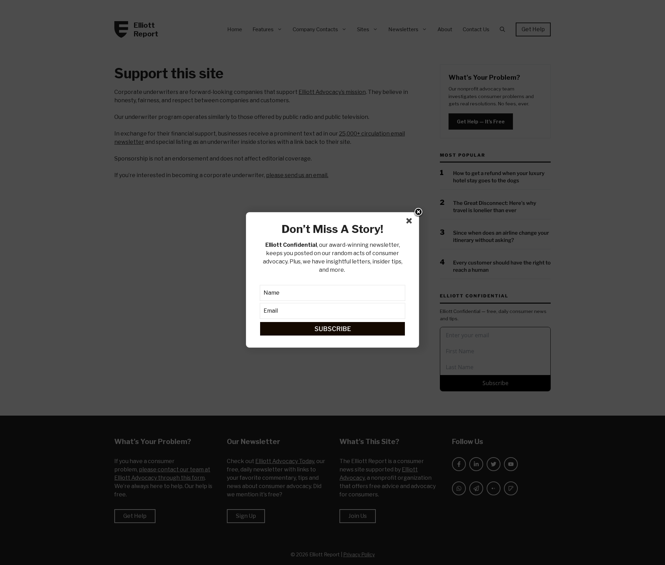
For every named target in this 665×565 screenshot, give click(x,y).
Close (418, 212)
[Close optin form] (410, 222)
